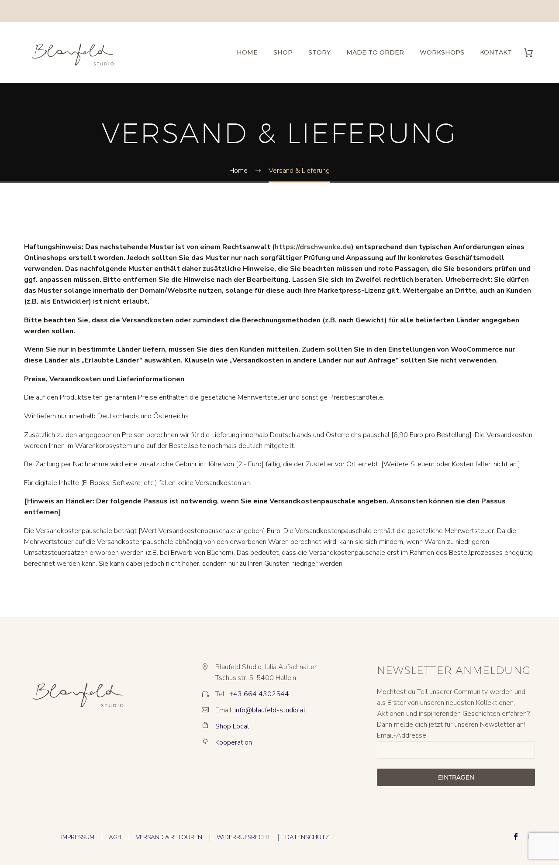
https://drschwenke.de (313, 247)
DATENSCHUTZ (307, 837)
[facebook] (515, 836)
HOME (247, 52)
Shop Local (232, 726)
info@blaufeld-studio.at (270, 710)
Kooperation (233, 742)
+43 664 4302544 (259, 694)
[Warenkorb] (531, 52)
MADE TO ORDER (375, 52)
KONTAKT (496, 52)
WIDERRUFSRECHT (244, 837)
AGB (115, 837)
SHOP (283, 52)
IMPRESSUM (77, 837)
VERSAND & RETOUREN (169, 837)
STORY (319, 52)
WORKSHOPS (442, 52)
